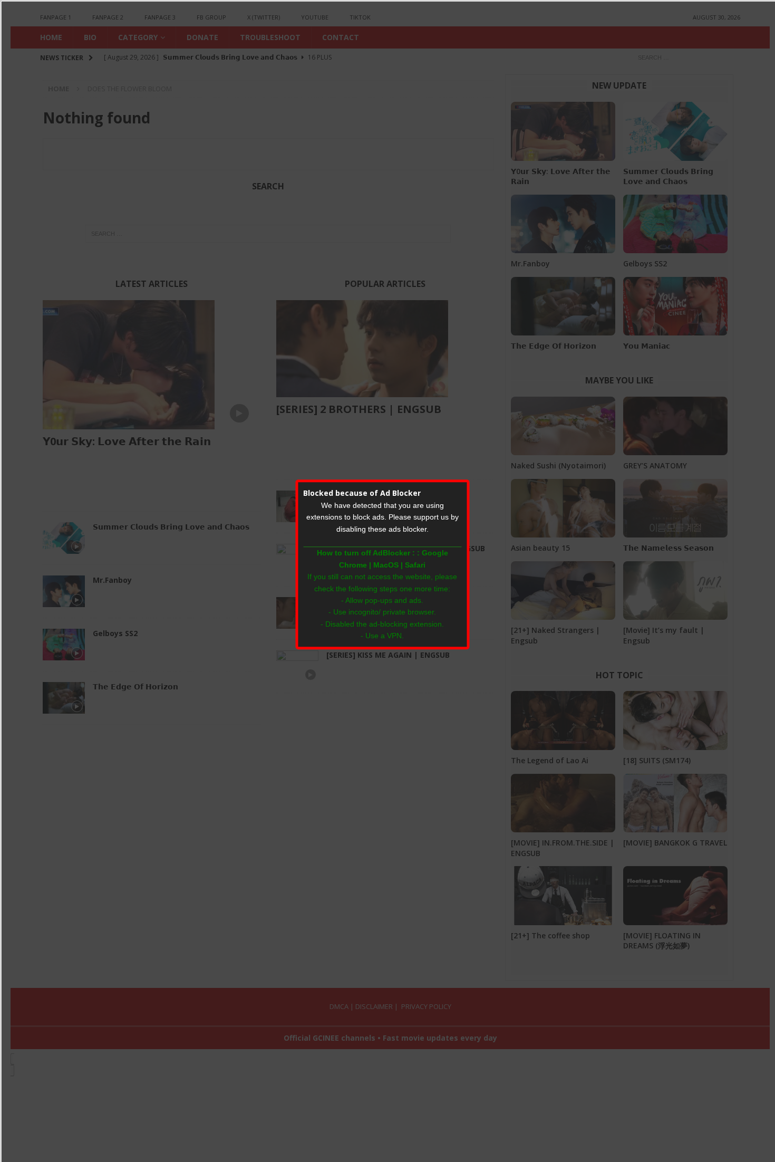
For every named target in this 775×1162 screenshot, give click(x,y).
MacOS (386, 565)
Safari (415, 565)
